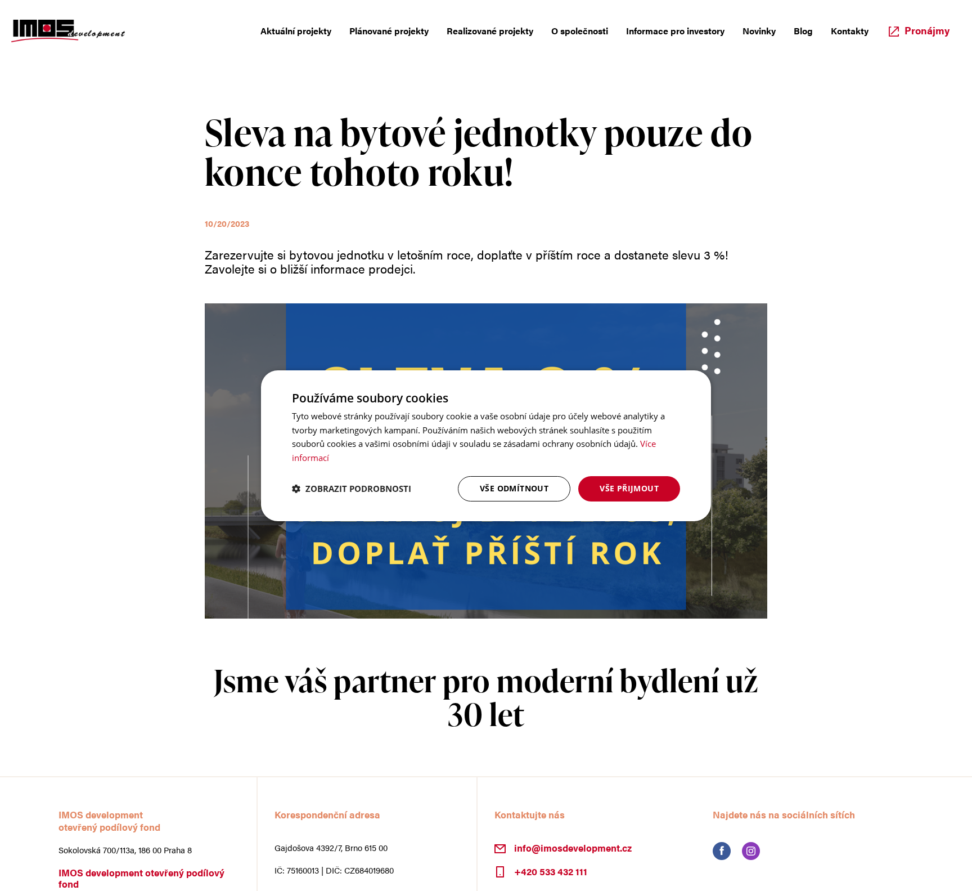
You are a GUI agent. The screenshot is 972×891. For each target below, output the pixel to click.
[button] (351, 488)
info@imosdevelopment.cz (573, 847)
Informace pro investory (656, 39)
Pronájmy (927, 39)
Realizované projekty (450, 39)
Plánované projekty (337, 39)
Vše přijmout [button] (629, 488)
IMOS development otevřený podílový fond (141, 878)
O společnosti (549, 39)
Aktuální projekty (234, 39)
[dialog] (486, 445)
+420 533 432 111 (550, 871)
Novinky (749, 39)
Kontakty (847, 39)
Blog (797, 39)
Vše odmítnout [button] (514, 488)
